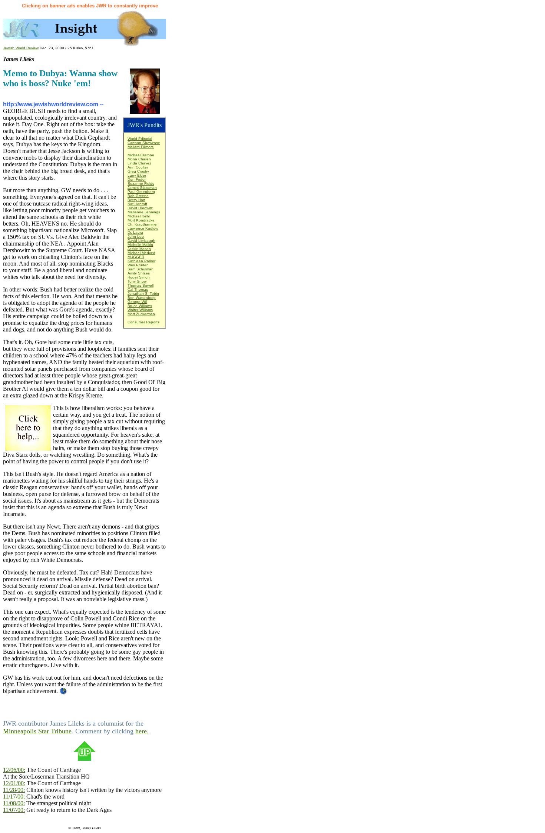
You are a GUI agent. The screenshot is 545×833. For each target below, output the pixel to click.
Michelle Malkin (140, 245)
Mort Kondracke (141, 220)
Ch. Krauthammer (143, 224)
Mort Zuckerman (141, 314)
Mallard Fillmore (141, 147)
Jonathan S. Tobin (143, 293)
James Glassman (142, 188)
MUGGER (136, 257)
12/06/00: (14, 770)
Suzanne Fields (141, 183)
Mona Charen (139, 159)
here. (142, 731)
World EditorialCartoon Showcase (144, 141)
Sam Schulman (140, 269)
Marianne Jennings (144, 212)
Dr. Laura (135, 232)
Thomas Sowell (140, 285)
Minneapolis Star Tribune (37, 731)
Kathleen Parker (141, 261)
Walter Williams (140, 310)
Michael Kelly (139, 216)
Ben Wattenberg (142, 298)
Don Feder (137, 179)
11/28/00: (14, 790)
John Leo (136, 236)
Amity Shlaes (139, 273)
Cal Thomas (138, 289)
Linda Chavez (139, 163)
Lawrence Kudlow (143, 228)
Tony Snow (137, 281)
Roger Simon (139, 277)
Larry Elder (137, 175)
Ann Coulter (138, 167)
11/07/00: (14, 810)
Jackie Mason (139, 249)
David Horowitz (140, 208)
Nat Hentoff (137, 204)
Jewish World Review (21, 48)
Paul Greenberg (141, 192)
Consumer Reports (143, 322)
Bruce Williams (140, 306)
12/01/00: (14, 783)
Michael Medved (141, 253)
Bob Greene (138, 196)
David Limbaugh (141, 241)
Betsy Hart (136, 200)
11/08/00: (14, 803)
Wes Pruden (138, 265)
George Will (137, 302)
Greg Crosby (138, 171)
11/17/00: (14, 796)
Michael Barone (141, 155)
